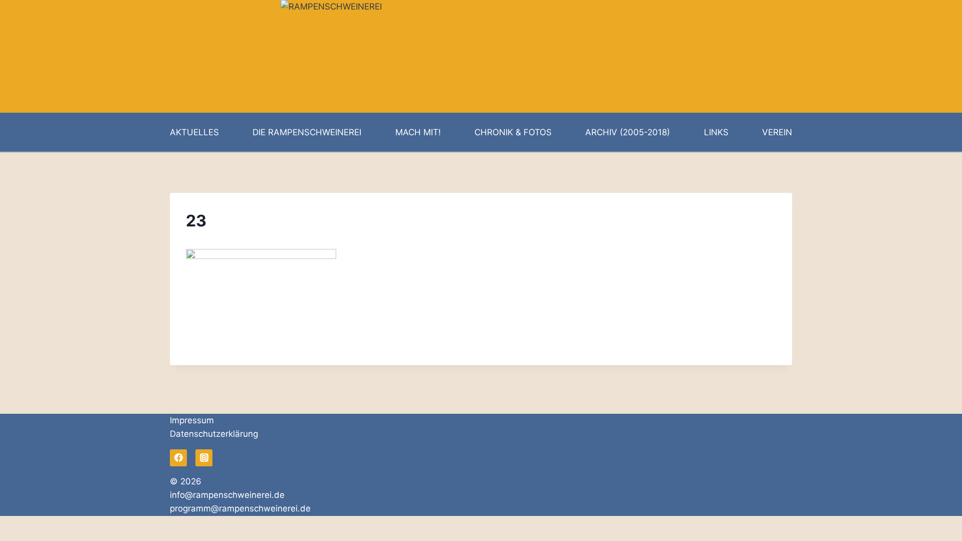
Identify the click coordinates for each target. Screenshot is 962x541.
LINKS (716, 132)
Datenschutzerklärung (214, 434)
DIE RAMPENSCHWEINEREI (307, 132)
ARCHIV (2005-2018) (627, 132)
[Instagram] (203, 457)
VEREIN (777, 132)
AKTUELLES (194, 132)
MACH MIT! (418, 132)
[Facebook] (178, 457)
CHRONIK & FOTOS (513, 132)
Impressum (192, 420)
